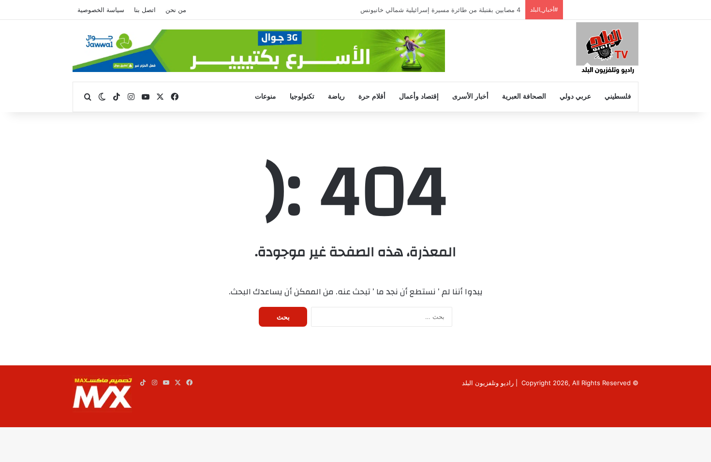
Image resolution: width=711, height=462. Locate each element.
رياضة (336, 96)
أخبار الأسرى (470, 96)
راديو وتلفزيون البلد (488, 383)
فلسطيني (618, 96)
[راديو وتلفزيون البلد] (607, 49)
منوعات (265, 96)
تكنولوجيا (302, 96)
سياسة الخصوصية (100, 10)
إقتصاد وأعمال (419, 96)
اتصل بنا (145, 10)
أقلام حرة (371, 96)
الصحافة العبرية (524, 96)
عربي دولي (575, 96)
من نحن (175, 10)
